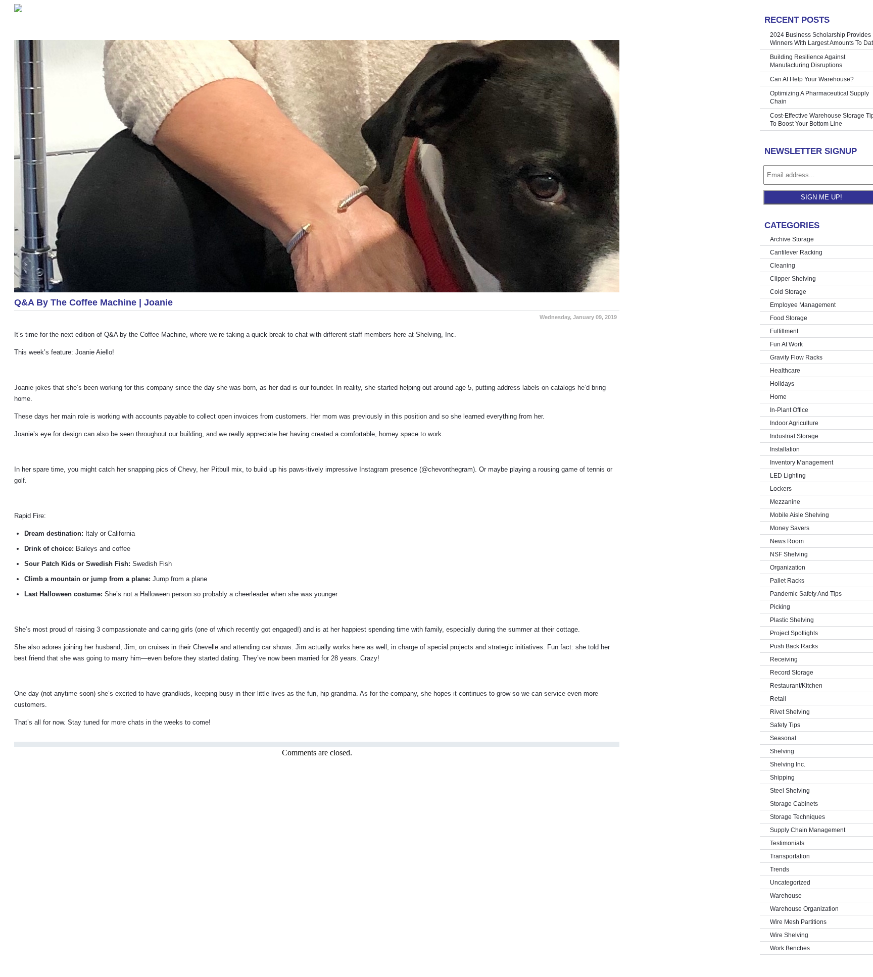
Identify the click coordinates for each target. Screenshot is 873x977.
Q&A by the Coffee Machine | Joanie (93, 302)
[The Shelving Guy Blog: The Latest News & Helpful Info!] (316, 8)
